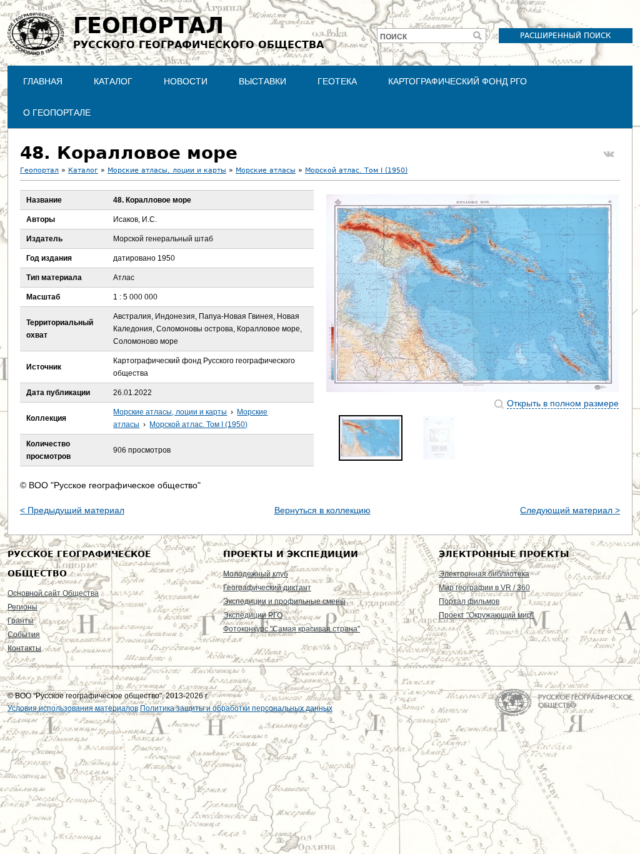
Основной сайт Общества (53, 593)
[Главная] (36, 34)
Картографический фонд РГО (457, 81)
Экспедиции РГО (252, 615)
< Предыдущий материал (72, 510)
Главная (42, 81)
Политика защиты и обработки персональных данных (236, 708)
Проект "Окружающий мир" (486, 615)
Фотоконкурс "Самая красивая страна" (291, 629)
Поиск (393, 37)
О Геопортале (57, 113)
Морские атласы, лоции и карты (167, 170)
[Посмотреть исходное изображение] (472, 293)
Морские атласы (266, 170)
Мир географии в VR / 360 (484, 587)
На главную (563, 702)
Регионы (23, 607)
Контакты (24, 648)
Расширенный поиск (565, 35)
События (24, 634)
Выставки (262, 81)
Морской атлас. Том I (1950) (356, 170)
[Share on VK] (609, 154)
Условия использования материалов (73, 708)
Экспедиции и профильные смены (284, 601)
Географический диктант (267, 587)
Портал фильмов (469, 601)
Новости (186, 81)
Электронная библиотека (484, 574)
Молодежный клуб (255, 574)
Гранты (21, 620)
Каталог (113, 81)
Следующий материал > (570, 510)
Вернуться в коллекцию (322, 510)
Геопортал (39, 170)
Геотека (337, 81)
